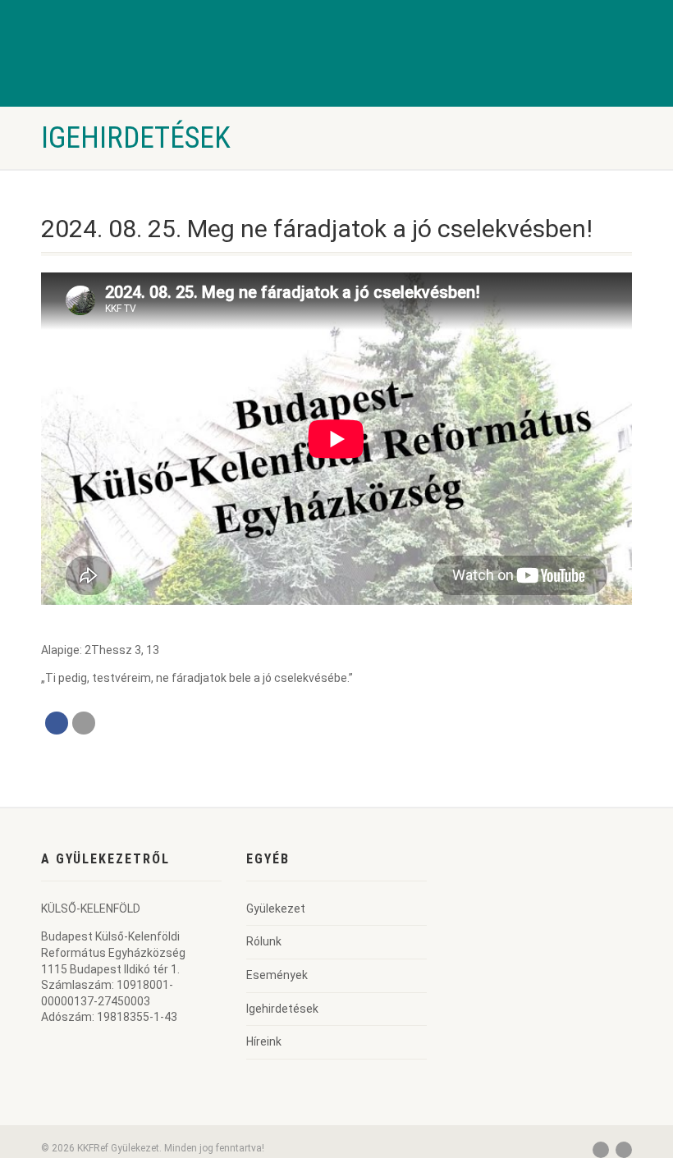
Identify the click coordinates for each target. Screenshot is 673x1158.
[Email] (83, 723)
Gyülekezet (275, 908)
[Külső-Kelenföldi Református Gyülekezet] (106, 78)
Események (277, 975)
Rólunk (264, 941)
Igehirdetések (282, 1008)
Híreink (264, 1041)
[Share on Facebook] (56, 723)
